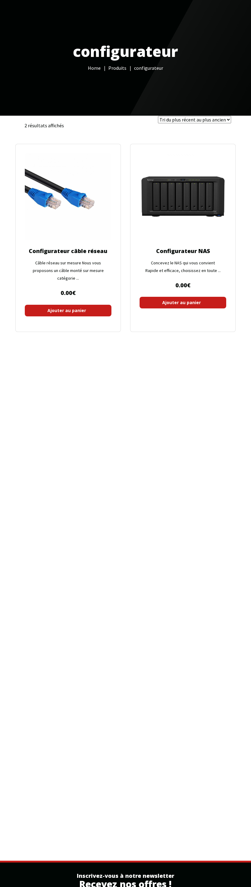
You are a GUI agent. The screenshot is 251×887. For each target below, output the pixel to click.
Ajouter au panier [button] (66, 310)
